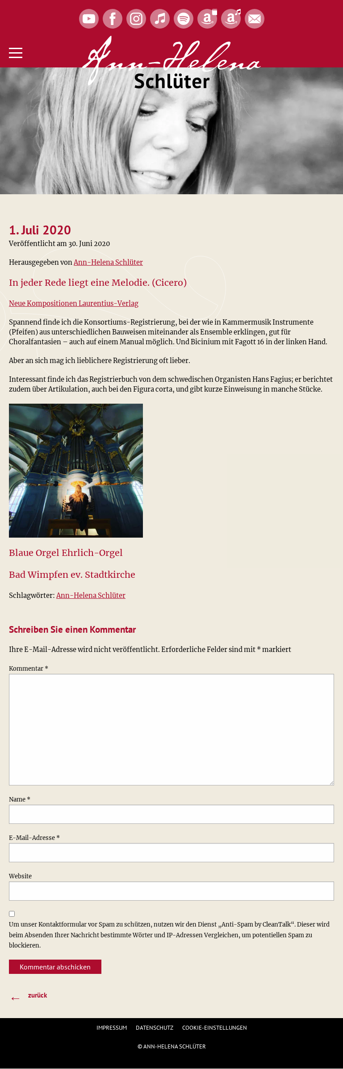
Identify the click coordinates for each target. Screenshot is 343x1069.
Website (20, 876)
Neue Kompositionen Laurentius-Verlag (73, 304)
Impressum (111, 1027)
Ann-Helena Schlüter (108, 263)
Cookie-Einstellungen (214, 1027)
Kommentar (28, 668)
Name (19, 799)
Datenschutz (154, 1027)
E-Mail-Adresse (34, 838)
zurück (28, 995)
